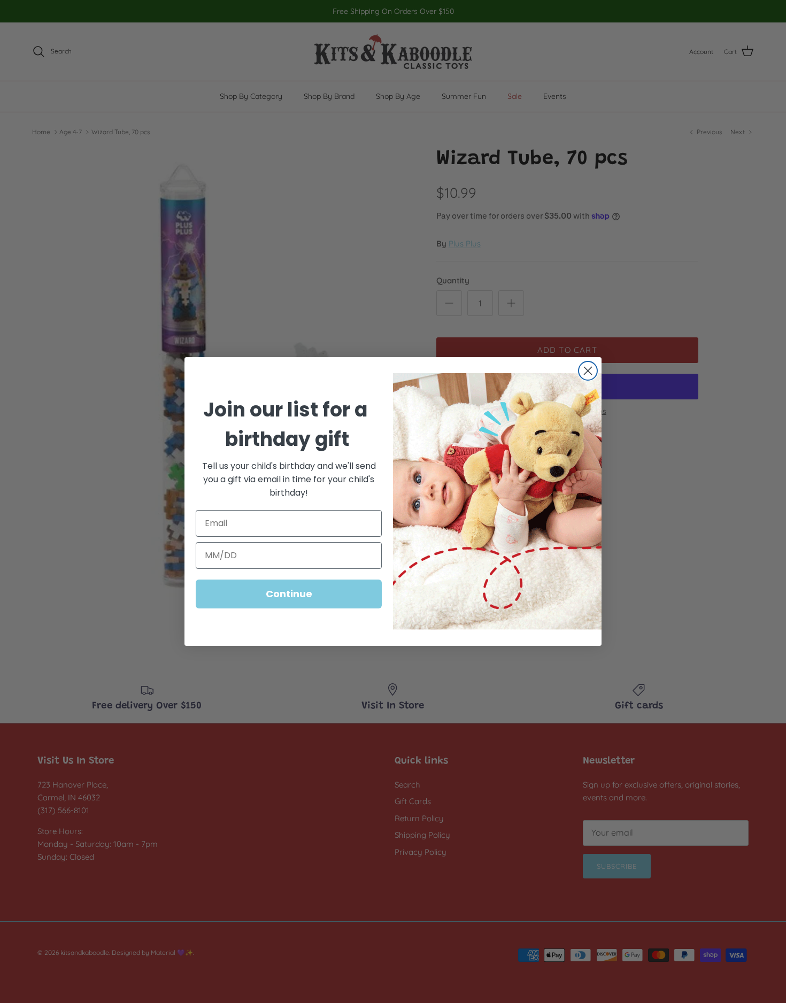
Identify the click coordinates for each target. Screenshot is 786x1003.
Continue (289, 593)
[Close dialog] (588, 370)
